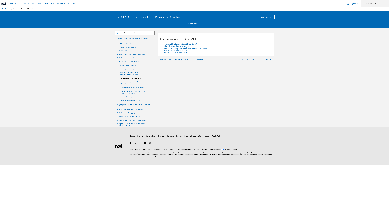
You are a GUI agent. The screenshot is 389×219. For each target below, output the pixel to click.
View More (192, 24)
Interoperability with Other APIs (130, 78)
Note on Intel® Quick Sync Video (131, 100)
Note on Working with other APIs (131, 97)
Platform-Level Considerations (129, 58)
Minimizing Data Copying (128, 65)
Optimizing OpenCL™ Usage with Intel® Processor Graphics (134, 105)
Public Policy (216, 136)
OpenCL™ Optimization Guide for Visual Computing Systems (134, 39)
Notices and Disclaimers (166, 154)
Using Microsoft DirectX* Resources (132, 88)
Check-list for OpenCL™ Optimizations (131, 109)
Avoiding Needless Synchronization (131, 69)
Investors (170, 136)
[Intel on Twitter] (135, 143)
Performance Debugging (127, 113)
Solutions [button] (36, 3)
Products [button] (14, 3)
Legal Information (125, 43)
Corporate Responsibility (193, 136)
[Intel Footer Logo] (118, 146)
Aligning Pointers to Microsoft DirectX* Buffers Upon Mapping (186, 48)
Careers (179, 136)
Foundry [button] (72, 3)
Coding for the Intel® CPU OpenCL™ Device (132, 120)
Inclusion (207, 136)
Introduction (123, 50)
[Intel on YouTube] (145, 143)
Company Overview (137, 136)
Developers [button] (49, 3)
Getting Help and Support (127, 47)
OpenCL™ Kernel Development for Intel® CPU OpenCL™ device (133, 124)
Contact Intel (150, 136)
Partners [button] (61, 3)
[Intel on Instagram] (149, 143)
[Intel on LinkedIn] (140, 143)
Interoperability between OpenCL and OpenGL (181, 44)
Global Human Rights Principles (254, 154)
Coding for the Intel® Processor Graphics (132, 54)
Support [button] (25, 3)
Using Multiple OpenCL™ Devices (129, 116)
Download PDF (266, 17)
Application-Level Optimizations (129, 61)
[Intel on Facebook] (130, 143)
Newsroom (161, 136)
